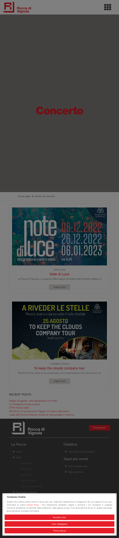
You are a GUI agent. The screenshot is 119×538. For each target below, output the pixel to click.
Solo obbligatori (59, 523)
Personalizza (59, 530)
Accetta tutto (59, 517)
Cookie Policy (33, 504)
